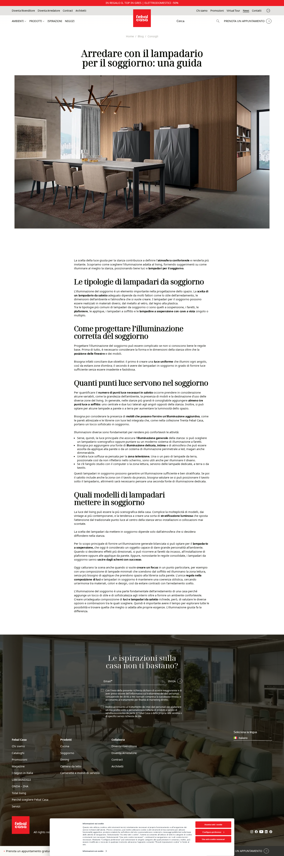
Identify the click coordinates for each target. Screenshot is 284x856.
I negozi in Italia (22, 773)
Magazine (18, 766)
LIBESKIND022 (21, 780)
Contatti (256, 10)
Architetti (81, 10)
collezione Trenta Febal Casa (184, 420)
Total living (19, 793)
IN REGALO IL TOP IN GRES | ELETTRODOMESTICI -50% (142, 3)
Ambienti (18, 21)
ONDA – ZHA (20, 786)
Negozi (69, 21)
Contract (68, 10)
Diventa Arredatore (49, 10)
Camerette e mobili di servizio (80, 773)
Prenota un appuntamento (244, 21)
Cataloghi (18, 753)
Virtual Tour (233, 10)
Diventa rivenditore (124, 746)
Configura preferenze (211, 832)
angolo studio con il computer (106, 464)
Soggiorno (67, 753)
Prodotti (35, 21)
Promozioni (217, 10)
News (246, 10)
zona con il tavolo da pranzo (127, 477)
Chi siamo (201, 10)
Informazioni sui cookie (93, 851)
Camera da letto (70, 766)
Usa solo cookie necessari (213, 839)
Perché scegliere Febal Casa (30, 799)
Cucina (64, 746)
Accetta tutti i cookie (213, 824)
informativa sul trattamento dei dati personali (154, 693)
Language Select (268, 11)
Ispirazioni (55, 21)
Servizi (16, 806)
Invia (172, 681)
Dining (64, 759)
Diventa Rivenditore (23, 10)
